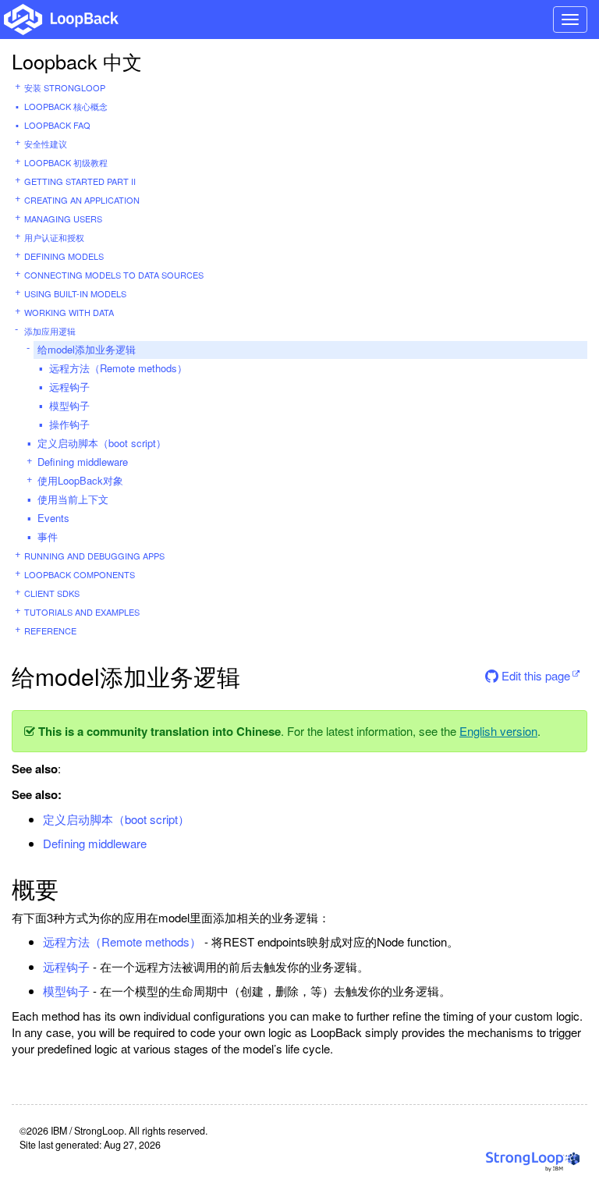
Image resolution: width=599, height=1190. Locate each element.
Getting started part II (80, 181)
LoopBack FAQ (57, 125)
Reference (50, 630)
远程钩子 (69, 386)
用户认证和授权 (54, 237)
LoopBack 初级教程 (66, 162)
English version (498, 731)
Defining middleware (82, 461)
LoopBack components (79, 574)
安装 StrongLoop (64, 87)
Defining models (64, 256)
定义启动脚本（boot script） (101, 442)
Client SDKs (52, 593)
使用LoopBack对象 (80, 480)
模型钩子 (69, 405)
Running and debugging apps (94, 555)
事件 (47, 536)
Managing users (63, 218)
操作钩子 (69, 424)
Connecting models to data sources (114, 274)
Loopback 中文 (77, 61)
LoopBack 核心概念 (66, 106)
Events (53, 517)
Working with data (69, 312)
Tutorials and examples (82, 612)
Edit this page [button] (534, 675)
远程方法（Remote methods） (118, 368)
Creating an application (82, 200)
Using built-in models (75, 293)
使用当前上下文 (72, 499)
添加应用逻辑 (50, 331)
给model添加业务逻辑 (86, 349)
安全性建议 (45, 143)
